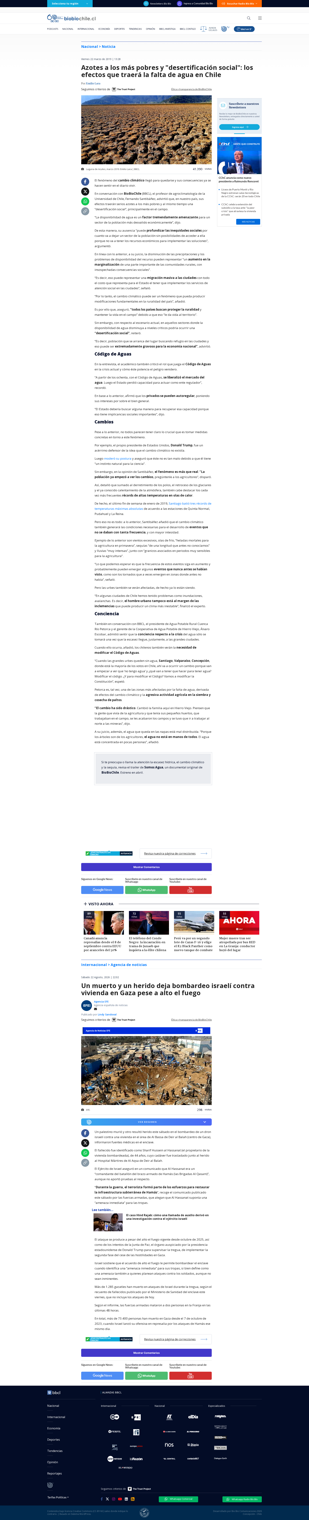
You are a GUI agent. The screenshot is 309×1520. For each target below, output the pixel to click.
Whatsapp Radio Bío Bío (244, 1499)
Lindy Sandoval (107, 1014)
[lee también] (109, 1222)
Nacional (67, 28)
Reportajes (54, 1473)
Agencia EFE (101, 1001)
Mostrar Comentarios (146, 867)
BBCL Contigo (188, 28)
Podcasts (52, 28)
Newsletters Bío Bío (160, 3)
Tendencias (135, 28)
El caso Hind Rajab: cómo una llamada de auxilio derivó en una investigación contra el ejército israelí (167, 1217)
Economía (104, 28)
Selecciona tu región (65, 3)
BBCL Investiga (167, 28)
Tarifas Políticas (57, 1497)
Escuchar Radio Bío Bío (240, 3)
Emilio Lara (93, 83)
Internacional (86, 28)
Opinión (150, 28)
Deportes (119, 28)
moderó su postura (117, 458)
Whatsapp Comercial (180, 1498)
